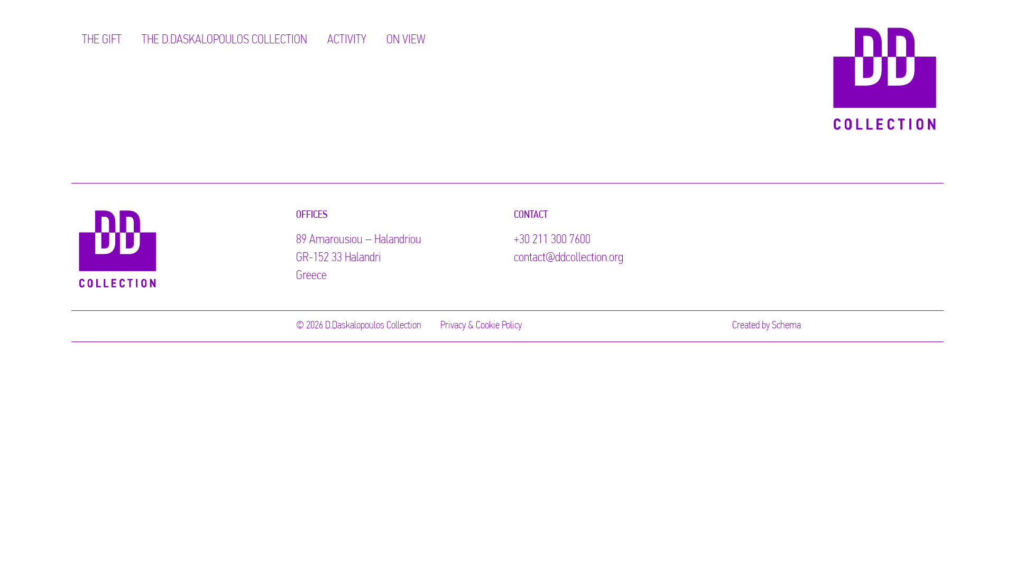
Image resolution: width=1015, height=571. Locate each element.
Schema (786, 325)
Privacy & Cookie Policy (481, 325)
